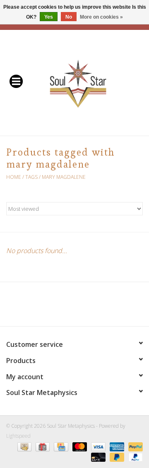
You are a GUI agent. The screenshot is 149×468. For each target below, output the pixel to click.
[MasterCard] (79, 446)
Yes (48, 17)
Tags (31, 176)
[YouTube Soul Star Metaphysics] (89, 307)
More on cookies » (101, 17)
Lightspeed (18, 435)
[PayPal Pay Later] (116, 456)
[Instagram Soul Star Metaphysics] (104, 307)
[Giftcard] (42, 446)
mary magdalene (64, 176)
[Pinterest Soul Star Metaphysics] (74, 307)
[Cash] (23, 446)
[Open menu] (16, 81)
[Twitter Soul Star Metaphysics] (59, 307)
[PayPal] (134, 446)
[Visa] (97, 446)
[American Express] (116, 446)
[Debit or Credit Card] (97, 456)
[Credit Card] (60, 446)
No (68, 17)
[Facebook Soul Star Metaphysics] (44, 307)
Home (13, 176)
